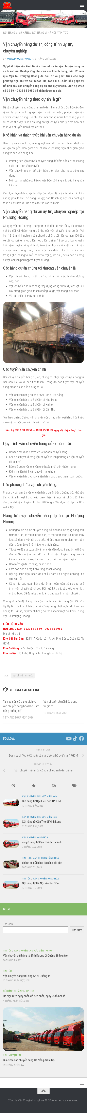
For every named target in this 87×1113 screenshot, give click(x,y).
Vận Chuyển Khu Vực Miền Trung (33, 950)
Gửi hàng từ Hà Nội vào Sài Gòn (40, 883)
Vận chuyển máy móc (23, 675)
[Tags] (74, 786)
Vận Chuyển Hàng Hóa (35, 837)
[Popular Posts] (33, 786)
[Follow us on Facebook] (81, 738)
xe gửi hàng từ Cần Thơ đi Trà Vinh (42, 842)
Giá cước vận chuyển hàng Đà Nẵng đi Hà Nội (29, 1060)
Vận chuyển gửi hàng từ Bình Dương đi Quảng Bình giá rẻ (35, 955)
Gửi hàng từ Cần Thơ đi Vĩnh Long (41, 822)
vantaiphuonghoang (19, 58)
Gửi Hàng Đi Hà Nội (44, 32)
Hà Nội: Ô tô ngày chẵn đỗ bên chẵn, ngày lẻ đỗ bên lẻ (34, 996)
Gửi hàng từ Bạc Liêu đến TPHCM (41, 801)
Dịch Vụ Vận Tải (12, 1055)
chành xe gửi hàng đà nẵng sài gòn (42, 863)
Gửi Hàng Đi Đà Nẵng (16, 32)
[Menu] (82, 5)
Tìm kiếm (8, 924)
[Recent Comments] (54, 786)
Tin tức (63, 32)
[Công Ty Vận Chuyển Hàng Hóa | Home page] (8, 5)
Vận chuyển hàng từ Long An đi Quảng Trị (26, 976)
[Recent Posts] (13, 786)
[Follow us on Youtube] (68, 738)
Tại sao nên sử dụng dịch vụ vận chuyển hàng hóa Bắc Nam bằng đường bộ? (21, 706)
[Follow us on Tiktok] (75, 738)
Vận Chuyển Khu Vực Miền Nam (39, 796)
